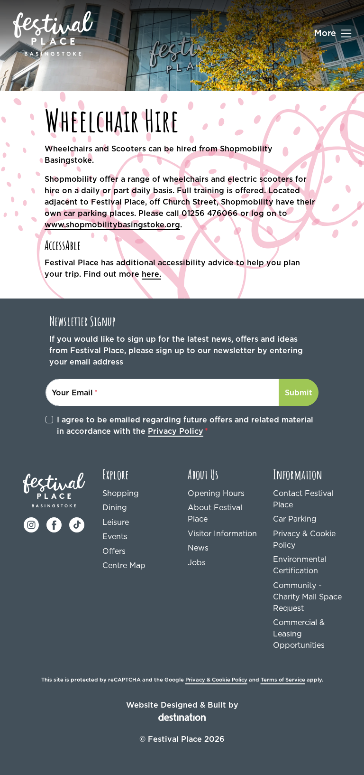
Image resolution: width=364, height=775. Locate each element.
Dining (114, 507)
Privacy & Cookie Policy (304, 539)
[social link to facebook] (54, 524)
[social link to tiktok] (76, 524)
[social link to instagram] (31, 524)
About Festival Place (215, 513)
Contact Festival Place (303, 499)
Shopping (120, 493)
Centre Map (124, 565)
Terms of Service (283, 679)
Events (114, 536)
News (198, 547)
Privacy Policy (175, 431)
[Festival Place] (54, 489)
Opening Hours (216, 493)
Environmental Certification (300, 565)
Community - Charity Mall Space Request (307, 596)
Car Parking (295, 519)
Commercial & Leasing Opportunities (299, 633)
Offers (114, 551)
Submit (298, 392)
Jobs (197, 562)
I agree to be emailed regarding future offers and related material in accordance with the (185, 425)
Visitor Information (222, 533)
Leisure (115, 522)
